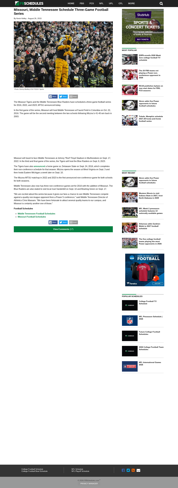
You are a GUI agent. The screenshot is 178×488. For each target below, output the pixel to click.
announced (39, 166)
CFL (121, 3)
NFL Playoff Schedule (80, 471)
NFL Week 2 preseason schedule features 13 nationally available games (151, 210)
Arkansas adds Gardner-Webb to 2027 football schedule (150, 226)
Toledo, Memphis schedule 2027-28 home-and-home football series (151, 118)
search (161, 3)
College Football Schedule (32, 469)
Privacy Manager (89, 484)
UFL (111, 3)
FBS (82, 3)
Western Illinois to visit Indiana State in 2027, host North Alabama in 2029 (151, 195)
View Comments (61, 229)
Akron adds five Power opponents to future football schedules (149, 103)
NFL (101, 3)
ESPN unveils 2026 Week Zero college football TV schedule (150, 57)
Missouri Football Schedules (32, 217)
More (131, 3)
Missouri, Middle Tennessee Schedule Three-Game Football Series (61, 12)
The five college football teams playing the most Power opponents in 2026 (150, 241)
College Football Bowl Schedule (35, 471)
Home (71, 3)
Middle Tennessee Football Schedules (36, 214)
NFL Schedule (77, 469)
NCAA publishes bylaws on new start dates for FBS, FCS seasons (151, 88)
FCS (92, 3)
